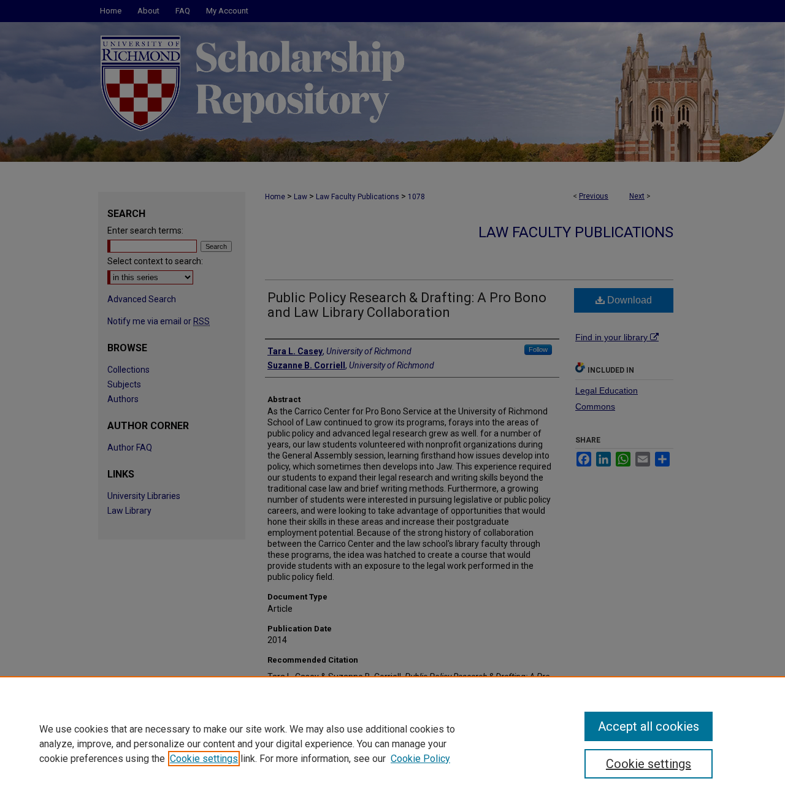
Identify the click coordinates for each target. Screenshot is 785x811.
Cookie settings (204, 758)
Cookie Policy (420, 758)
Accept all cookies (648, 726)
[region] (392, 743)
